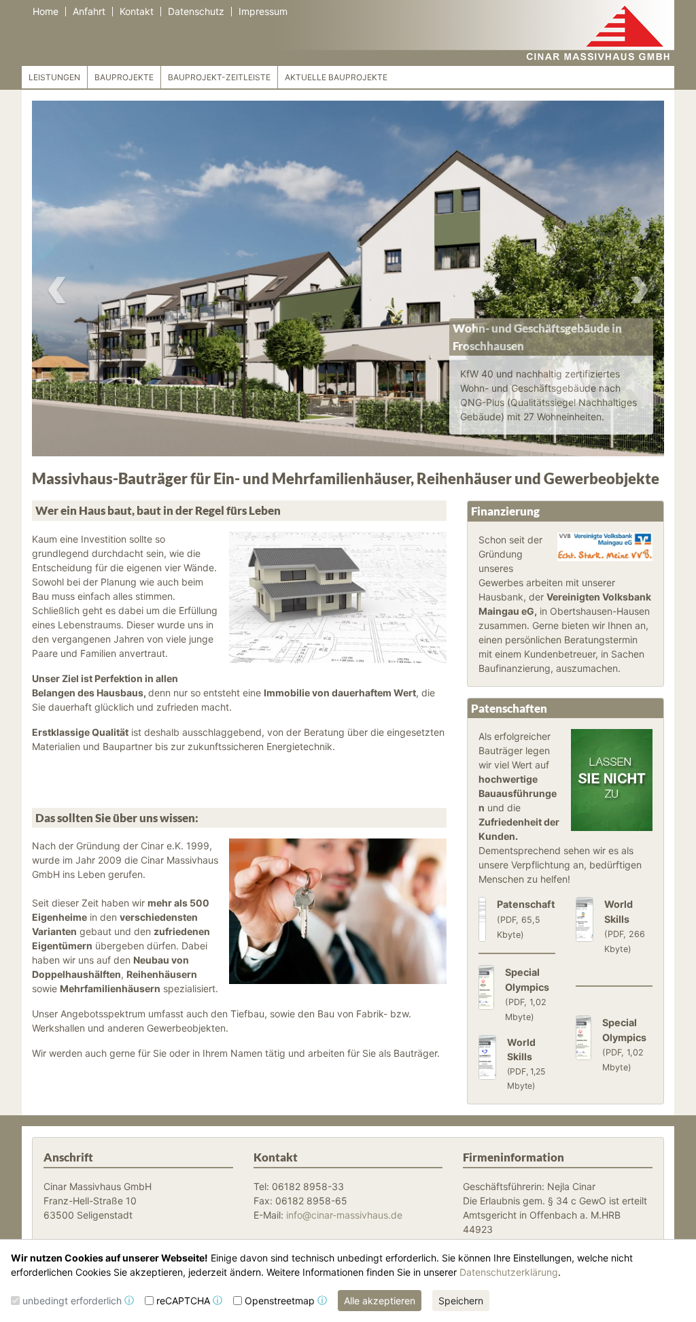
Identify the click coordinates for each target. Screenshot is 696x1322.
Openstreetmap (280, 1300)
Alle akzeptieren (379, 1300)
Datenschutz (196, 11)
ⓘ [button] (129, 1300)
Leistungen (54, 77)
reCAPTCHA (183, 1300)
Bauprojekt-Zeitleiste (219, 77)
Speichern (460, 1300)
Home (45, 11)
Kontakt (137, 11)
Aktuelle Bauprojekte (336, 77)
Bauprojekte (124, 77)
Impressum (263, 11)
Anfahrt (89, 11)
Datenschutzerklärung (508, 1272)
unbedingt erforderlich (72, 1300)
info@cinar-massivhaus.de (344, 1215)
